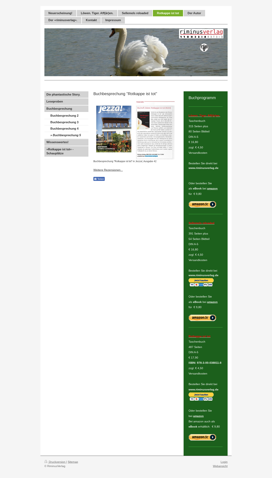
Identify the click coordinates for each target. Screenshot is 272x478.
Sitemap (73, 461)
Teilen (100, 179)
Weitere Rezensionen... (108, 169)
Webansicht (220, 466)
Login (224, 461)
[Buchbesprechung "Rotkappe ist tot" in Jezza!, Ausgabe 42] (134, 130)
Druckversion (57, 461)
